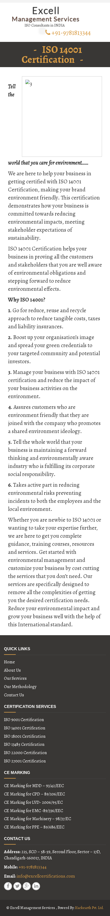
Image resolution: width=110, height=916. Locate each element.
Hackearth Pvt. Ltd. (89, 907)
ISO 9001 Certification (24, 720)
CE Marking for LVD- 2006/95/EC (33, 802)
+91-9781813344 (71, 32)
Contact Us (14, 695)
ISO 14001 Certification (24, 728)
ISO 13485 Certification (24, 744)
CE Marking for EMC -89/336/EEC (33, 811)
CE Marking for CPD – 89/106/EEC (34, 794)
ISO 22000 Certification (25, 753)
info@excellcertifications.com (46, 876)
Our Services (15, 678)
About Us (12, 670)
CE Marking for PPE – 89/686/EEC (34, 827)
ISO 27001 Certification (25, 761)
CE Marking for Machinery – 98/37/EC (37, 819)
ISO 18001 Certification (24, 736)
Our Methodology (20, 687)
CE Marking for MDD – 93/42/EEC (34, 786)
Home (9, 662)
